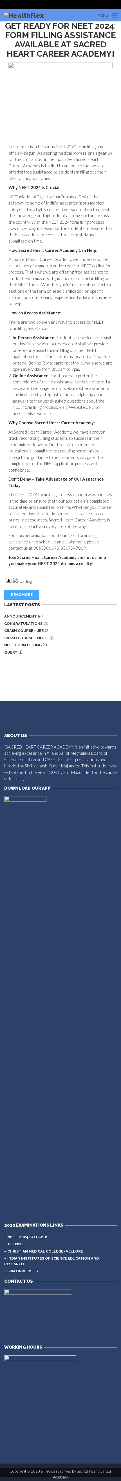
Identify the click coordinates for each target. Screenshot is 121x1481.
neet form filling (23, 645)
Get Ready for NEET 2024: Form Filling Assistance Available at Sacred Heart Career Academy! (60, 40)
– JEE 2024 (14, 1244)
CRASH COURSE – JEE (24, 631)
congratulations (23, 623)
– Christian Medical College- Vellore (43, 1251)
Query (10, 652)
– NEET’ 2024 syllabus (26, 1237)
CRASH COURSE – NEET (25, 638)
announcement (20, 616)
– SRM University (21, 1271)
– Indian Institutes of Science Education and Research (51, 1261)
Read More (22, 594)
